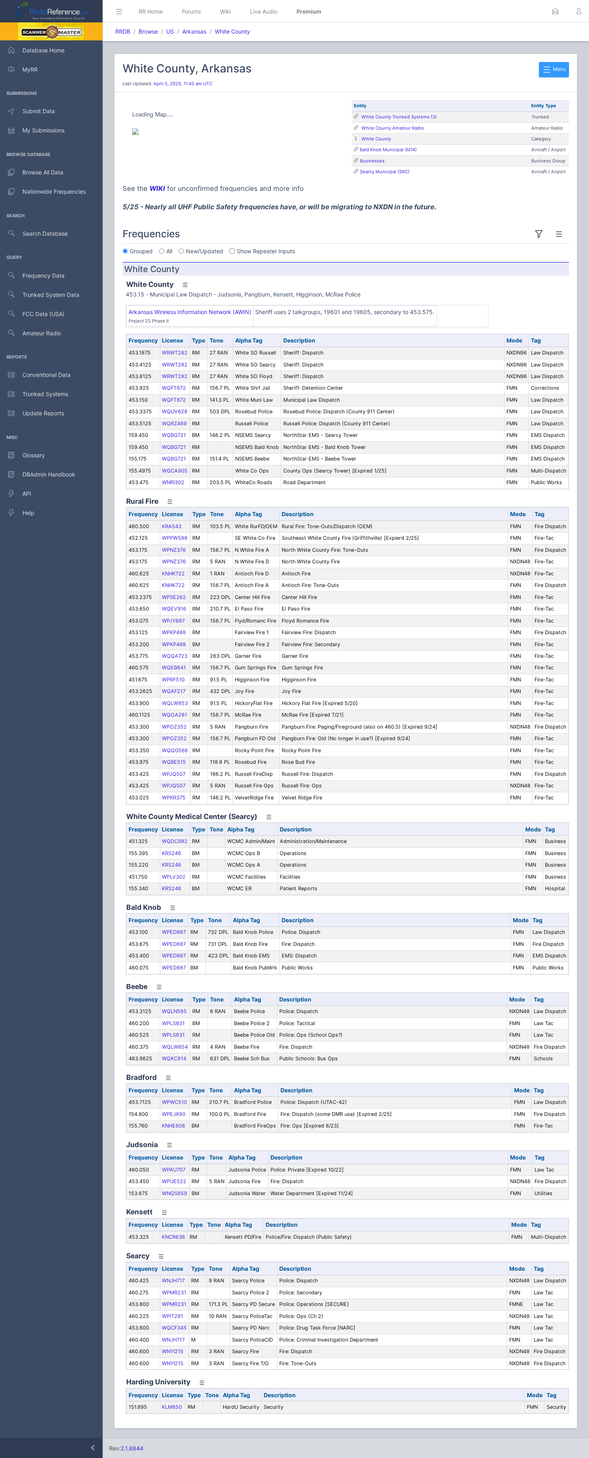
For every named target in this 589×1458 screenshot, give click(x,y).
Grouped (141, 251)
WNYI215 (173, 1351)
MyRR (30, 69)
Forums (191, 11)
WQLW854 (175, 1047)
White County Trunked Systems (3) (399, 117)
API (26, 493)
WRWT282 (175, 353)
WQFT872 (174, 388)
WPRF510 (173, 680)
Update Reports (43, 413)
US (170, 31)
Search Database (45, 233)
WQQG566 (175, 750)
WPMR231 (174, 1293)
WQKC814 (174, 1058)
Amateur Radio (41, 333)
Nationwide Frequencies (54, 191)
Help (28, 512)
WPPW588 (175, 538)
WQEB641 (174, 668)
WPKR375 (174, 798)
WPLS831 (173, 1023)
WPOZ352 (174, 727)
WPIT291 (172, 1316)
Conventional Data (46, 374)
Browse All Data (42, 172)
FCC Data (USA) (43, 313)
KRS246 (171, 853)
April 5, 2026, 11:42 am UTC (182, 83)
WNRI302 (173, 482)
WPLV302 (174, 877)
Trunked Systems (45, 394)
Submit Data (38, 111)
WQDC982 (175, 841)
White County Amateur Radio (392, 128)
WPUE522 (174, 1181)
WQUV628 (175, 412)
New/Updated (204, 251)
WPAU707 (174, 1170)
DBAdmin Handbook (48, 474)
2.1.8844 (132, 1448)
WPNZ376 (174, 550)
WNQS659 (174, 1193)
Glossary (33, 455)
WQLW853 (175, 703)
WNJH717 (173, 1281)
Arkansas (194, 31)
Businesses (372, 161)
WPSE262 (174, 597)
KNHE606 (173, 1126)
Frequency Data (43, 275)
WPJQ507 (174, 774)
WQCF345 (174, 1328)
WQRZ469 (174, 424)
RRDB (122, 31)
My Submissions (43, 130)
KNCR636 (173, 1237)
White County (232, 31)
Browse (148, 31)
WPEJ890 (174, 1114)
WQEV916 (174, 609)
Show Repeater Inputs (266, 251)
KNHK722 (173, 574)
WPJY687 (173, 621)
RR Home (151, 11)
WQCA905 (175, 471)
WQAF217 (174, 691)
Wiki (225, 11)
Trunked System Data (50, 294)
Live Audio (263, 11)
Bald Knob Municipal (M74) (388, 149)
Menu (559, 69)
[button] (555, 11)
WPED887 (174, 932)
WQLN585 (174, 1011)
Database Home (43, 50)
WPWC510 (174, 1102)
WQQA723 (175, 656)
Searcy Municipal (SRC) (384, 171)
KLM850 (172, 1407)
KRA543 (172, 526)
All (169, 251)
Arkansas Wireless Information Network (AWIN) (190, 311)
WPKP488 (174, 632)
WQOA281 (174, 715)
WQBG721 (174, 435)
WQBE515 (174, 762)
